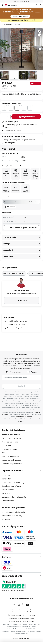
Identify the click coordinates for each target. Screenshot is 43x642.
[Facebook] (15, 604)
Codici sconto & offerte (11, 486)
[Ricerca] (36, 5)
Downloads (8, 256)
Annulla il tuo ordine (11, 434)
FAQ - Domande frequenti (12, 438)
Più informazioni (10, 237)
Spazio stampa (8, 500)
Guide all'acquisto (19, 497)
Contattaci (6, 445)
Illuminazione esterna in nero (13, 273)
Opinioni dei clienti (12, 575)
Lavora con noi (8, 490)
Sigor (23, 157)
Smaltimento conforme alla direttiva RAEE (22, 621)
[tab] (21, 447)
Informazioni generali (13, 507)
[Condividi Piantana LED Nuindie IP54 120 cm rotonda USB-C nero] (39, 35)
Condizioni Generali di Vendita (22, 612)
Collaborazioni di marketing (13, 482)
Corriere (6, 556)
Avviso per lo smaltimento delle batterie (21, 618)
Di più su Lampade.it (12, 470)
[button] (4, 75)
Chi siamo (6, 475)
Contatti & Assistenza (13, 430)
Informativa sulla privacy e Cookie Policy (22, 615)
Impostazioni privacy (17, 609)
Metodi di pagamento (10, 456)
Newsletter (6, 479)
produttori (21, 421)
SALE (20, 16)
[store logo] (12, 5)
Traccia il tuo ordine (10, 442)
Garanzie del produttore (12, 463)
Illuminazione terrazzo (12, 25)
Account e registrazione (11, 460)
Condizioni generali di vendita (13, 512)
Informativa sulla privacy (24, 417)
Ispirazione (6, 497)
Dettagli (6, 244)
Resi (3, 453)
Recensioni (8, 250)
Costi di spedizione (9, 449)
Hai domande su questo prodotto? (23, 228)
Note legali (6, 519)
